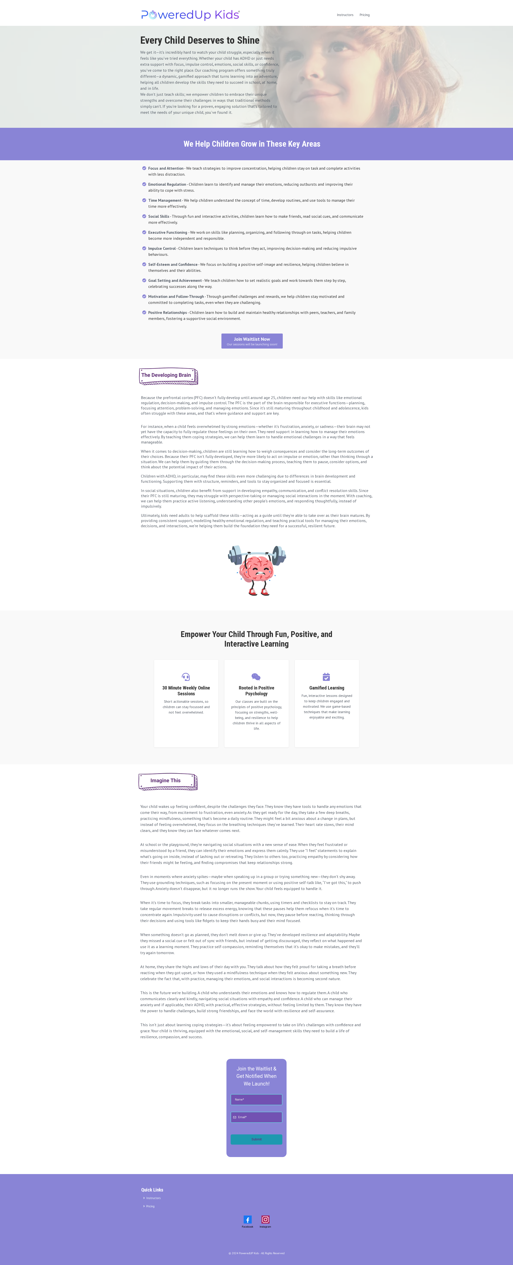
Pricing (365, 14)
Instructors (345, 14)
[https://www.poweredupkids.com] (190, 15)
